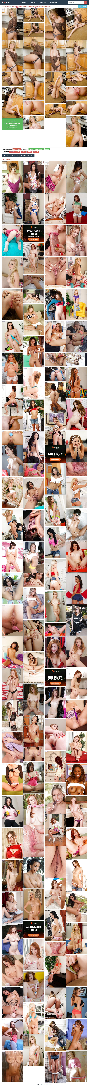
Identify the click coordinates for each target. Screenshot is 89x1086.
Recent (24, 2)
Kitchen (23, 151)
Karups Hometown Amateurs (36, 149)
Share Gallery (27, 155)
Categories (53, 2)
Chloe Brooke (16, 149)
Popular (33, 2)
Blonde (18, 151)
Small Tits (35, 151)
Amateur (12, 151)
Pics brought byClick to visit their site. (12, 124)
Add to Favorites (11, 155)
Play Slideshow (83, 6)
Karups (47, 149)
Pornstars (43, 2)
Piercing (29, 151)
